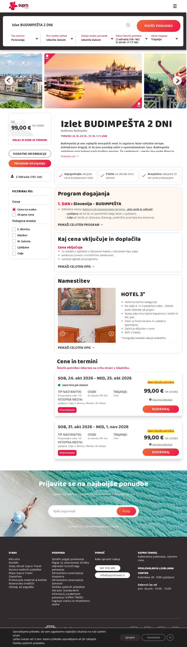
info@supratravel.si (112, 575)
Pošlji (126, 511)
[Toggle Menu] (175, 5)
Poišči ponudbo (158, 26)
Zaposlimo (15, 576)
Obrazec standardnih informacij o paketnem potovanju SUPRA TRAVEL (68, 594)
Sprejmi (130, 637)
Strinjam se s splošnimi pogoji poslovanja (93, 526)
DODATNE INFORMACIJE (29, 154)
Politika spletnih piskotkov (28, 643)
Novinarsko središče (21, 583)
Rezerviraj (160, 409)
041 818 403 (107, 568)
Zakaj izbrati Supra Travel (25, 566)
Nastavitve (153, 637)
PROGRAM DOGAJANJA (29, 163)
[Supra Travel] (18, 5)
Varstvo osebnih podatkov (25, 569)
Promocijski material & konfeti (28, 580)
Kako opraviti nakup (107, 559)
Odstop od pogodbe (21, 587)
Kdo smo (14, 559)
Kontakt (13, 562)
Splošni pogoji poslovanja (68, 559)
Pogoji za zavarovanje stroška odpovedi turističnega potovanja (70, 566)
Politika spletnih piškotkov (68, 587)
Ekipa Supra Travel (21, 573)
